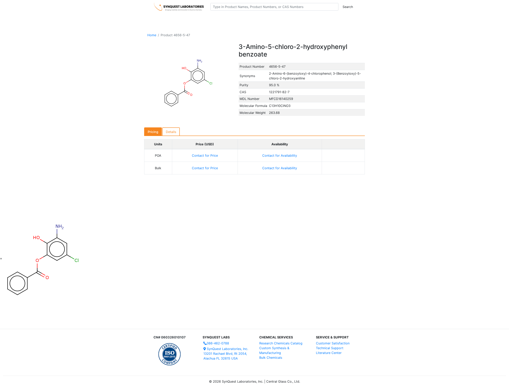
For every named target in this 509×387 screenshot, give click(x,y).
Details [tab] (171, 132)
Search (348, 7)
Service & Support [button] (240, 18)
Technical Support (329, 348)
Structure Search (209, 18)
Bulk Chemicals (270, 358)
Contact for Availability (279, 155)
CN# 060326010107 (169, 337)
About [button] (306, 18)
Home (151, 35)
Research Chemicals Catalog (280, 343)
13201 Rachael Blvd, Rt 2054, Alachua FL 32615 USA (225, 353)
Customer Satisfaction (333, 343)
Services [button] (287, 18)
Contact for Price (205, 155)
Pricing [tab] (153, 132)
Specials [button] (267, 18)
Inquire (343, 155)
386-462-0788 (218, 343)
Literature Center (329, 353)
